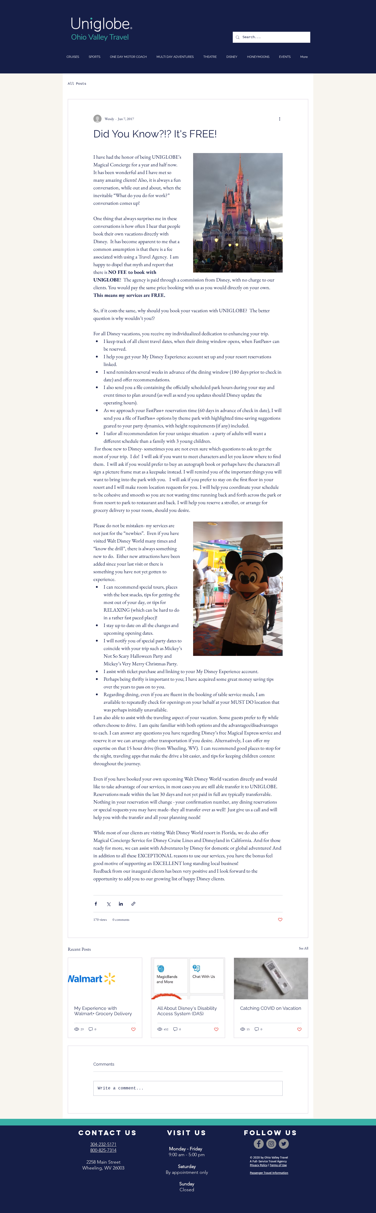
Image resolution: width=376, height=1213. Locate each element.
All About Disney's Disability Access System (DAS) (187, 1010)
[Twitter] (284, 1144)
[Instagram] (271, 1144)
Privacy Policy (259, 1165)
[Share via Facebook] (95, 903)
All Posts (77, 84)
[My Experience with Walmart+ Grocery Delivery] (105, 978)
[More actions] (280, 119)
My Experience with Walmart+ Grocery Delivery (103, 1010)
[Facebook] (259, 1144)
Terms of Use (278, 1165)
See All (303, 948)
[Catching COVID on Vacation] (271, 978)
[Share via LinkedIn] (120, 903)
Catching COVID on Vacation (270, 1008)
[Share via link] (133, 903)
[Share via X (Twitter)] (108, 903)
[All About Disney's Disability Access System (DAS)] (188, 978)
